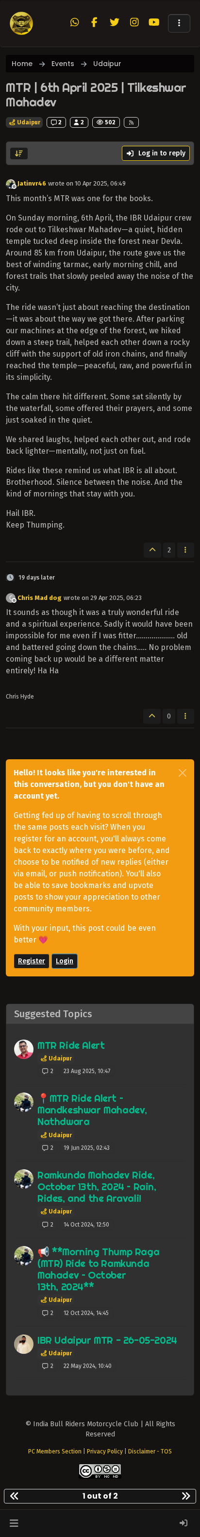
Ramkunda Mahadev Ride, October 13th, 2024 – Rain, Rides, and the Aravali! (96, 1186)
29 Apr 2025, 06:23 (116, 597)
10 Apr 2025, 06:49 (100, 183)
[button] (179, 23)
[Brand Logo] (21, 23)
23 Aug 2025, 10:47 (87, 1071)
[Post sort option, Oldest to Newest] (19, 153)
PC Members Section (55, 1451)
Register (31, 961)
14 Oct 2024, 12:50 (86, 1224)
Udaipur (28, 122)
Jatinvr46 (31, 183)
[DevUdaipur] (23, 1344)
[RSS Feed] (131, 122)
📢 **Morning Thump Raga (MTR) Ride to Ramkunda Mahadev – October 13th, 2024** (98, 1269)
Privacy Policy (105, 1451)
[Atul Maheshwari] (23, 1049)
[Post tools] (186, 550)
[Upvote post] (152, 550)
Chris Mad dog (39, 597)
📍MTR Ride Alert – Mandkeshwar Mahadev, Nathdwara (92, 1109)
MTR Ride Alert (70, 1045)
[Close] (182, 772)
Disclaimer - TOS (150, 1451)
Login (64, 961)
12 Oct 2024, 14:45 (86, 1313)
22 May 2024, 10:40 (88, 1366)
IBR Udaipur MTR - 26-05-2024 (107, 1340)
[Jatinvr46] (23, 1102)
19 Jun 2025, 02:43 (87, 1147)
